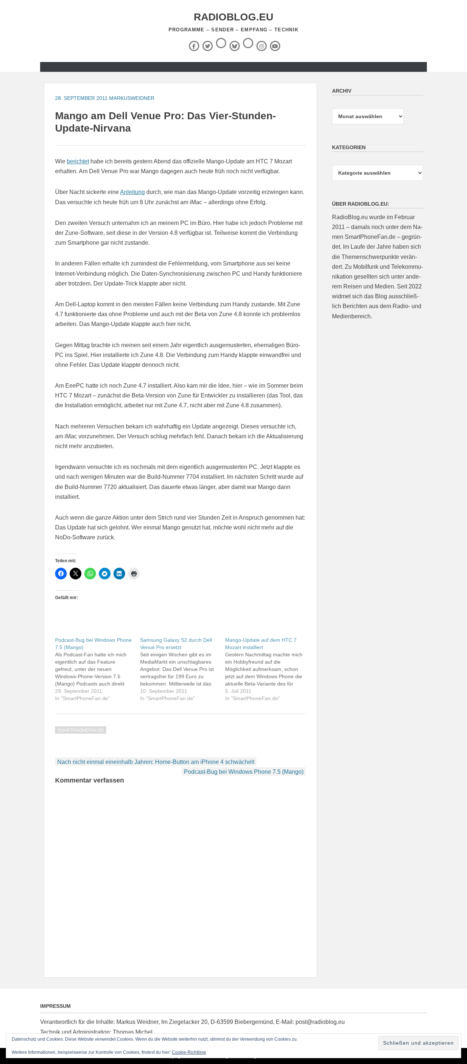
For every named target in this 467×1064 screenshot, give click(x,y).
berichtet (78, 161)
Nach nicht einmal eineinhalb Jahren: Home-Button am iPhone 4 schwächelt (155, 762)
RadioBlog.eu (233, 17)
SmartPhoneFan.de (80, 730)
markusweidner (131, 98)
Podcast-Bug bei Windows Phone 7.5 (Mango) (244, 772)
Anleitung (132, 192)
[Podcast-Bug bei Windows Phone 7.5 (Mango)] (97, 669)
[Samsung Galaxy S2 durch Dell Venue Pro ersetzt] (182, 669)
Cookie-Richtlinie (189, 1052)
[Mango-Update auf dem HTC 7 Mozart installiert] (267, 669)
